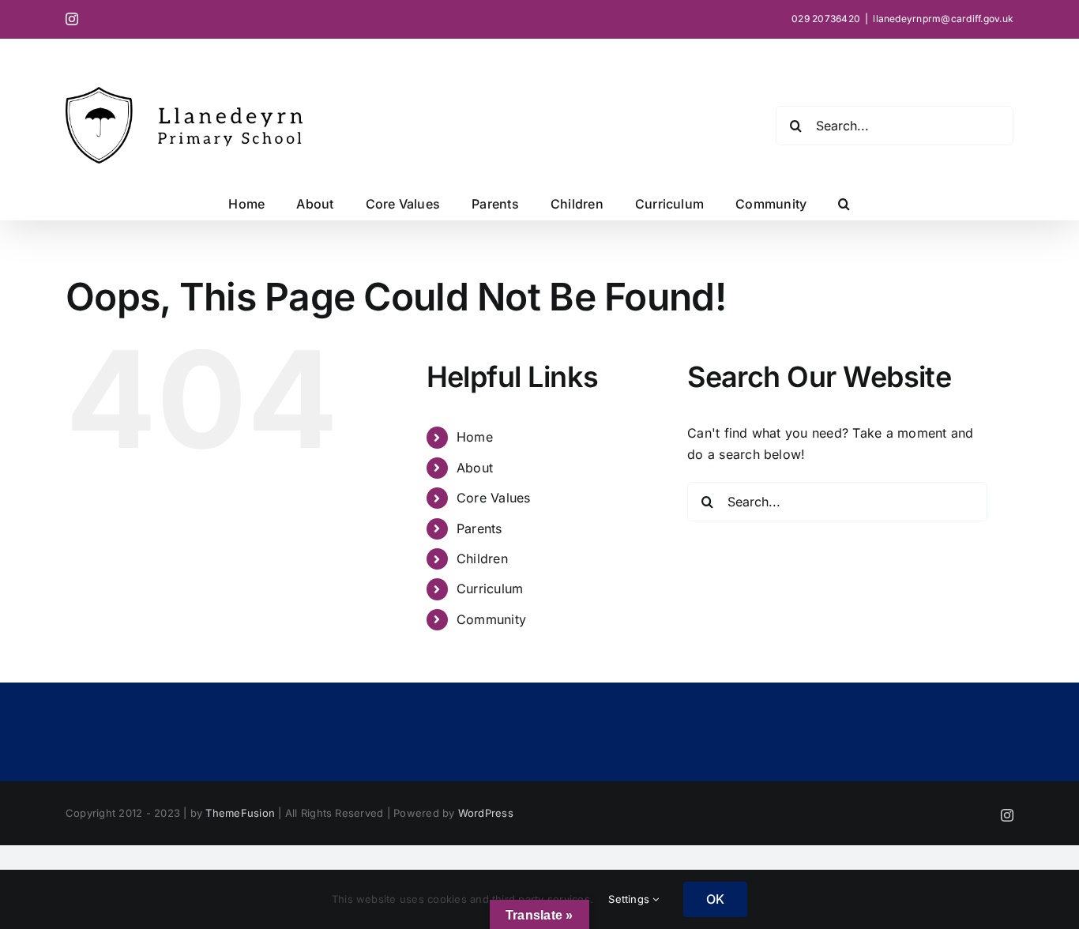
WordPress (485, 813)
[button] (844, 204)
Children (482, 558)
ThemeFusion (240, 813)
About (475, 468)
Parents (479, 528)
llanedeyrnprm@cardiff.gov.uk (943, 18)
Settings (630, 899)
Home (475, 437)
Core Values (494, 498)
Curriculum (490, 588)
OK (715, 899)
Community (491, 619)
